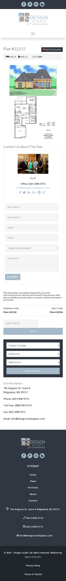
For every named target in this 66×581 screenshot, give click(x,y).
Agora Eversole (33, 556)
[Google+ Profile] (34, 192)
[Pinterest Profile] (39, 192)
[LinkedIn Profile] (28, 192)
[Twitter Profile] (24, 192)
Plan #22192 (11, 310)
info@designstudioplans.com (33, 187)
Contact (33, 500)
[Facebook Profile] (20, 192)
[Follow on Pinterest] (29, 4)
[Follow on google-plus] (42, 4)
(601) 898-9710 (20, 399)
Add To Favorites (53, 49)
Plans (33, 481)
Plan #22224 (56, 310)
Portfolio (33, 487)
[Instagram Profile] (43, 192)
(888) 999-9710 (23, 405)
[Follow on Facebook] (23, 4)
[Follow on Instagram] (36, 4)
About (33, 494)
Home (33, 474)
